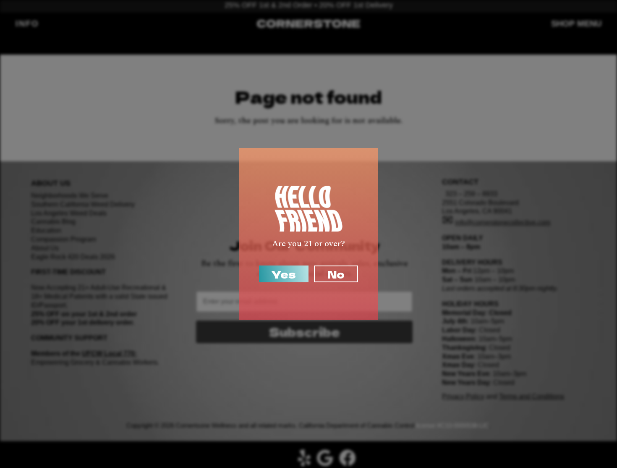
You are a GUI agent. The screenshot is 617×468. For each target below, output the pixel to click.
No (336, 273)
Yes (284, 273)
